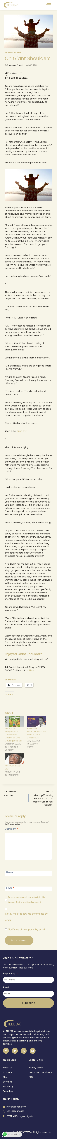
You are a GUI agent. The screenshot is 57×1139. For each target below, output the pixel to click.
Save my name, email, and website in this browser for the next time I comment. (26, 899)
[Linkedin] (32, 1051)
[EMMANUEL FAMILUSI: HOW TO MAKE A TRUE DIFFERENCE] (36, 721)
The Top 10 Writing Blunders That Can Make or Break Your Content (43, 798)
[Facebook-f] (6, 1051)
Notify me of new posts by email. (27, 929)
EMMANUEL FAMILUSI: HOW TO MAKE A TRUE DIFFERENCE (36, 733)
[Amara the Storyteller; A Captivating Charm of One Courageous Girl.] (14, 721)
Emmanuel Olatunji (15, 65)
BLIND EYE (22, 431)
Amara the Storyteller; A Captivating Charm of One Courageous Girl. (13, 734)
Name (10, 872)
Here (31, 670)
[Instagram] (24, 1051)
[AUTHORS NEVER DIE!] (14, 758)
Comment (11, 828)
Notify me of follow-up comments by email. (26, 917)
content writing (13, 53)
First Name (9, 973)
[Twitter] (15, 1051)
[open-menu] (48, 5)
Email (10, 887)
